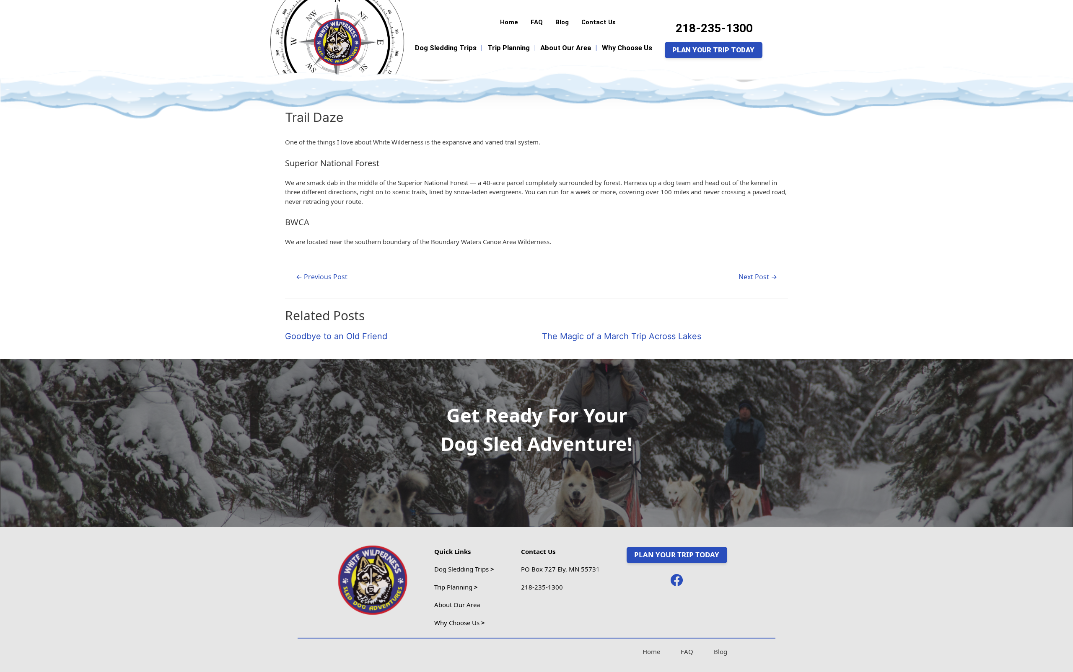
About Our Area (565, 48)
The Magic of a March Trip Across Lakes (621, 336)
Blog (562, 22)
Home (509, 22)
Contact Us (598, 22)
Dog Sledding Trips (446, 48)
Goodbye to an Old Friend (336, 336)
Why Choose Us (627, 48)
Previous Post (321, 276)
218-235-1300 (714, 28)
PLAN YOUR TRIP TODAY (713, 50)
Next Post (758, 276)
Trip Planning (508, 48)
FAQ (537, 22)
